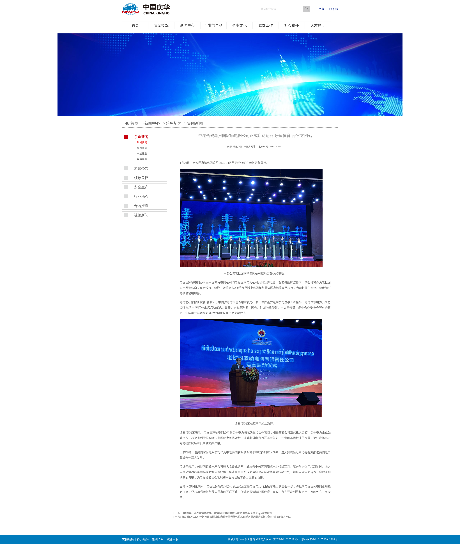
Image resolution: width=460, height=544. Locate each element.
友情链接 (128, 539)
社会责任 (291, 25)
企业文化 (239, 25)
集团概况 (161, 25)
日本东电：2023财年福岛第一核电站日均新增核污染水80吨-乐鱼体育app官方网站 (226, 513)
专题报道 (141, 206)
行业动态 (141, 196)
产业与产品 (213, 25)
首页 (135, 25)
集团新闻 (195, 123)
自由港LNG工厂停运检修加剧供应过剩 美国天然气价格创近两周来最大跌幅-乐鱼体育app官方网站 (236, 516)
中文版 (320, 8)
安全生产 (141, 187)
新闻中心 (187, 25)
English (333, 8)
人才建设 (317, 25)
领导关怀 (141, 178)
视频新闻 (141, 215)
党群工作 (265, 25)
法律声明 (172, 539)
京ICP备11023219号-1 (286, 539)
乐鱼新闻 (173, 123)
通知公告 (141, 168)
